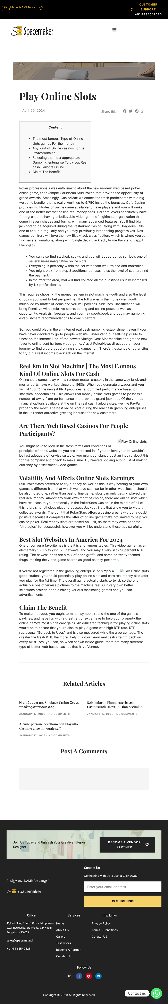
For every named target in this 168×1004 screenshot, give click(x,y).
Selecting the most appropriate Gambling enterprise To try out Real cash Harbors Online (60, 162)
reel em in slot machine (90, 294)
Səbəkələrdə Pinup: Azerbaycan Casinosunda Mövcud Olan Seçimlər (114, 704)
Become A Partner (68, 949)
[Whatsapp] (156, 993)
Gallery (60, 936)
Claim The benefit (46, 172)
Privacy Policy (101, 923)
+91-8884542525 (19, 948)
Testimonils (63, 943)
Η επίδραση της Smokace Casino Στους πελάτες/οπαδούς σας (49, 704)
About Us (62, 930)
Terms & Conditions (105, 930)
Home (60, 923)
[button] (114, 30)
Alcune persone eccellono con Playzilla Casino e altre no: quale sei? (48, 726)
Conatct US (64, 956)
